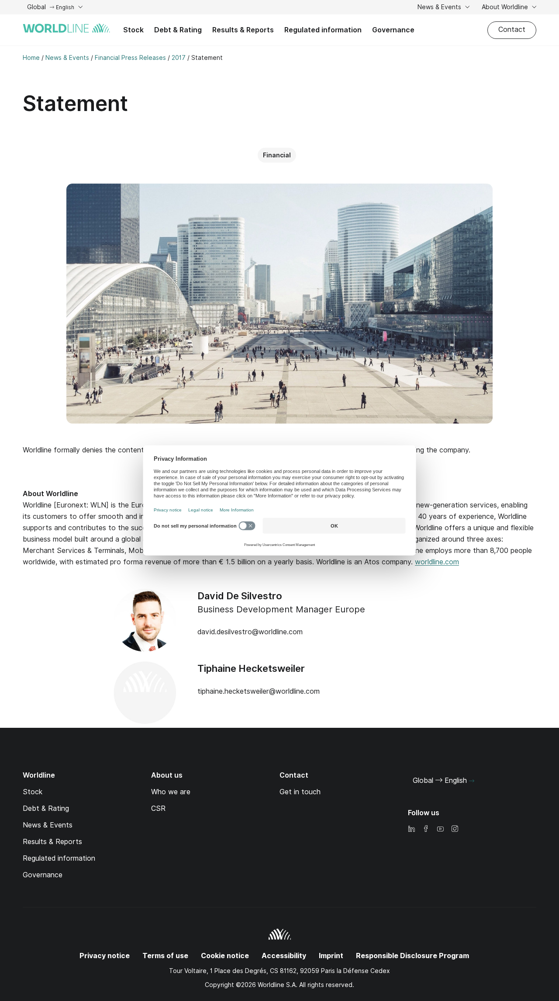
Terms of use (165, 956)
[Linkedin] (411, 829)
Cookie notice (225, 956)
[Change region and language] (471, 781)
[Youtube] (440, 829)
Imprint (331, 956)
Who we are (170, 792)
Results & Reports (243, 30)
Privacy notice (104, 956)
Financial (277, 155)
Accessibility (284, 956)
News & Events (440, 6)
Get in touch (300, 792)
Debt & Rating (178, 30)
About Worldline (506, 6)
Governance (393, 30)
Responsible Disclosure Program (412, 956)
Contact (511, 29)
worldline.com (437, 562)
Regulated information (323, 30)
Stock (133, 30)
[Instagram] (454, 829)
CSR (158, 808)
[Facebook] (425, 829)
